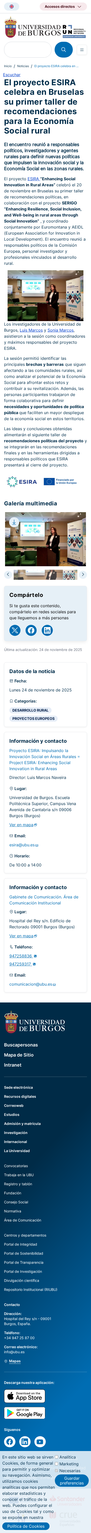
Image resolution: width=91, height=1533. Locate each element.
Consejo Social (16, 1202)
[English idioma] (11, 7)
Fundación (12, 1193)
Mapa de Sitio (19, 1055)
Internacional (15, 1142)
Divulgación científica (21, 1280)
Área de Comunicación (22, 1220)
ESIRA (34, 178)
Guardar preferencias (72, 1480)
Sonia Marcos (61, 330)
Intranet (12, 1065)
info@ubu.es (14, 1352)
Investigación (16, 1132)
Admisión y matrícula (22, 1123)
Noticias (23, 66)
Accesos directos (60, 6)
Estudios (11, 1114)
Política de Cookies (25, 1526)
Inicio (8, 66)
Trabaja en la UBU (19, 1175)
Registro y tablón (18, 1184)
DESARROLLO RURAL (30, 710)
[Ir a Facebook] (31, 630)
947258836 (21, 955)
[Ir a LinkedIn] (47, 630)
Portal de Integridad (20, 1244)
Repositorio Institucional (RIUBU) (30, 1289)
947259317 (20, 964)
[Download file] (14, 522)
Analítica (67, 1457)
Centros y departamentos (25, 1235)
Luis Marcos (31, 330)
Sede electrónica (18, 1087)
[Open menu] (82, 50)
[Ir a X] (14, 630)
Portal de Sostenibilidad (23, 1253)
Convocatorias (16, 1166)
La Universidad (17, 1151)
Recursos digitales (20, 1096)
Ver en (21, 824)
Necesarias (69, 1470)
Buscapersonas (21, 1044)
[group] (45, 575)
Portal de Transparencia (23, 1262)
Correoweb (14, 1105)
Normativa (12, 1211)
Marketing (69, 1463)
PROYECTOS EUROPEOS (33, 718)
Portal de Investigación (23, 1271)
